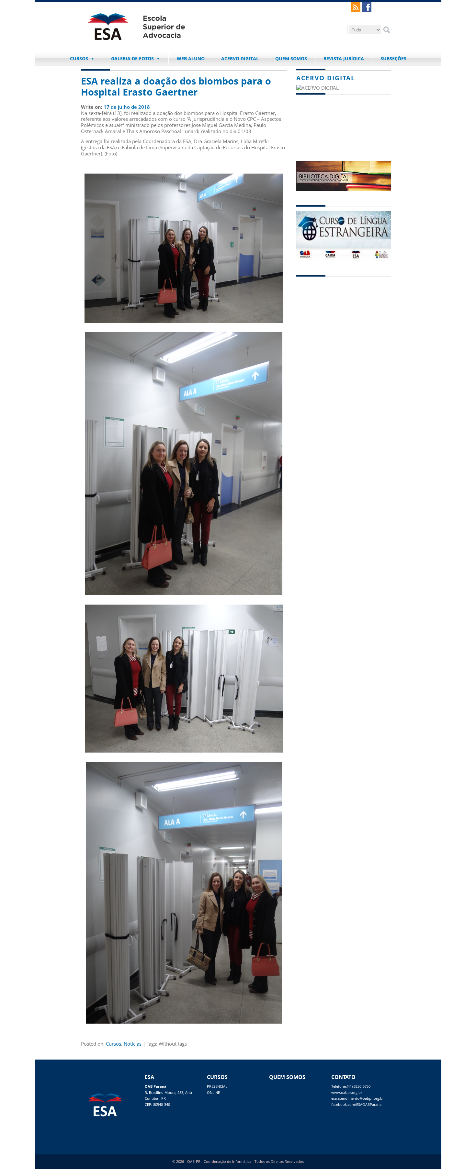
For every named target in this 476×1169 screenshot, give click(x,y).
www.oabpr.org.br (346, 1092)
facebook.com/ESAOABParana (356, 1104)
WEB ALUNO (191, 58)
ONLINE (213, 1092)
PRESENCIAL (217, 1086)
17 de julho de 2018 (127, 107)
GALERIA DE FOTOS (132, 58)
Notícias (133, 1043)
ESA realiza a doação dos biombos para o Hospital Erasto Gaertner (176, 86)
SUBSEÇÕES (393, 58)
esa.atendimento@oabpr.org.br (357, 1098)
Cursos (113, 1043)
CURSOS (79, 58)
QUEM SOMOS (291, 58)
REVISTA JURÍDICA (343, 58)
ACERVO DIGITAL (240, 58)
